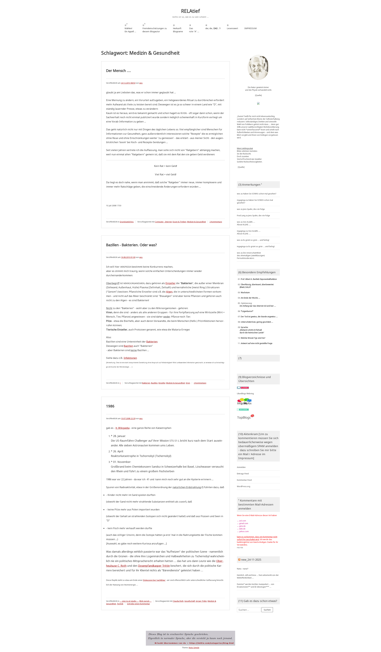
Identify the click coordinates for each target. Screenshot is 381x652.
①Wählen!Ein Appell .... (130, 28)
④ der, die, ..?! (213, 28)
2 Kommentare (216, 222)
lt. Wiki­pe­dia (122, 428)
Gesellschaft (189, 601)
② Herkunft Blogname (178, 28)
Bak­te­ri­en (151, 341)
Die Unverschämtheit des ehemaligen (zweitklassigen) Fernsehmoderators (251, 255)
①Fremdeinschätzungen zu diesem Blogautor (154, 28)
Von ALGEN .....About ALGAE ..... (246, 223)
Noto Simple (194, 647)
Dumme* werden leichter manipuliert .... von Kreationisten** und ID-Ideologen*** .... (255, 585)
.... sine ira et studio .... (129, 601)
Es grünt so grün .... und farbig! (256, 240)
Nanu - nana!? (242, 568)
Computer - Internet (163, 222)
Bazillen (154, 383)
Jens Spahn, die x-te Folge (254, 209)
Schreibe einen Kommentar (138, 604)
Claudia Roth (178, 601)
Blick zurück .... (145, 601)
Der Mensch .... (118, 70)
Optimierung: (256, 304)
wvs (141, 83)
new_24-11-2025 (251, 559)
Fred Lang (241, 215)
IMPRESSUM (250, 28)
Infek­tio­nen (130, 358)
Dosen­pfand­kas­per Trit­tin (154, 565)
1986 (110, 406)
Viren (188, 383)
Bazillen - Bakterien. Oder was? (131, 244)
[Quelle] (258, 95)
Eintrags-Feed (243, 473)
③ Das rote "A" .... (194, 28)
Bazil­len (128, 346)
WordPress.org (243, 486)
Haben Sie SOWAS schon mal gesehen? (259, 193)
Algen (169, 291)
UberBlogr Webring (245, 393)
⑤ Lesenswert (232, 27)
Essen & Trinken (179, 222)
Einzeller (162, 383)
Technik (120, 604)
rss (238, 547)
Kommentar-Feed (244, 480)
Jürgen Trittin (201, 601)
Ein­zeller (170, 283)
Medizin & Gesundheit (196, 222)
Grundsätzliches (127, 222)
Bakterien (146, 383)
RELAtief (190, 11)
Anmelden (241, 467)
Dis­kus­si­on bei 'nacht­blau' (154, 580)
